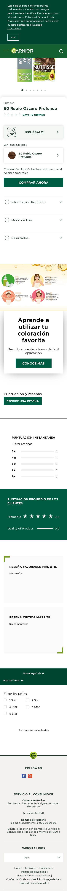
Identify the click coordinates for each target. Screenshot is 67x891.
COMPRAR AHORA (33, 182)
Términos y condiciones (38, 867)
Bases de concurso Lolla (33, 882)
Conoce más (33, 363)
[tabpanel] (33, 206)
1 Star (13, 700)
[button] (13, 680)
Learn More (14, 28)
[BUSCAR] (61, 51)
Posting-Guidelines (50, 879)
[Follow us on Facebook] (23, 776)
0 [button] (33, 451)
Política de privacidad (33, 871)
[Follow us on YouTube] (30, 776)
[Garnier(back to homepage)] (21, 51)
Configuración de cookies (21, 879)
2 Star (36, 700)
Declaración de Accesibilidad (33, 875)
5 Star (13, 713)
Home (17, 867)
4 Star (36, 706)
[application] (33, 857)
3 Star (13, 706)
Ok (13, 37)
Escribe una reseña (23, 401)
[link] (33, 115)
